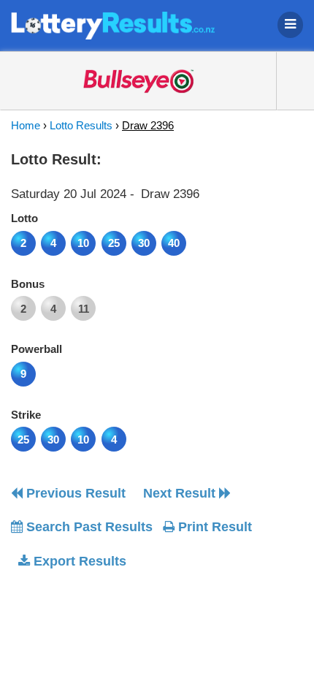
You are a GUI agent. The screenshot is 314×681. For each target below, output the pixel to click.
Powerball (36, 349)
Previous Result (74, 493)
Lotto (24, 218)
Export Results (78, 561)
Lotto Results (81, 125)
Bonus (28, 284)
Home (25, 125)
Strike (26, 414)
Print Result (213, 527)
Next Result (181, 493)
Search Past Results (88, 527)
